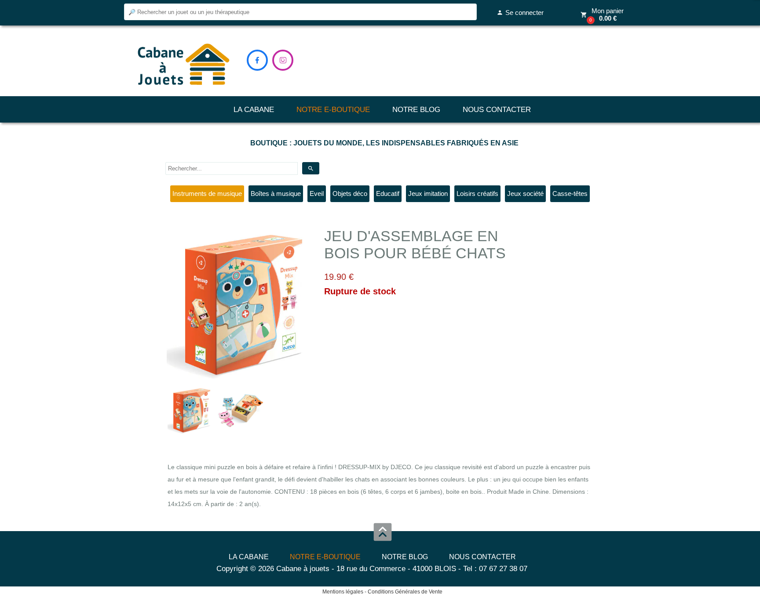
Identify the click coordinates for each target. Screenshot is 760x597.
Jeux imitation (428, 193)
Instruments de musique (207, 193)
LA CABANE (254, 109)
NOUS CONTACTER (497, 109)
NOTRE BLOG (416, 109)
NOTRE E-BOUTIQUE (333, 109)
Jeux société (525, 193)
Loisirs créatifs (477, 193)
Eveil (317, 193)
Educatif (387, 193)
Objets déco (349, 193)
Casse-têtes (570, 193)
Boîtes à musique (276, 193)
